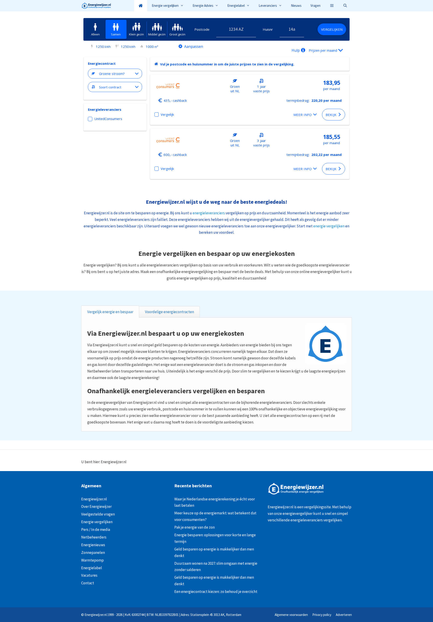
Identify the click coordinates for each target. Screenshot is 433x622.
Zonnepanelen (93, 552)
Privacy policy (321, 615)
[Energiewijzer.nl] (97, 5)
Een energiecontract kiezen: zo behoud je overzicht (215, 591)
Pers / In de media (95, 529)
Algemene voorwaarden (291, 615)
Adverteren (344, 615)
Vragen (315, 5)
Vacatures (89, 575)
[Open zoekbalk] (345, 5)
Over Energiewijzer (96, 506)
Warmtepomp (92, 560)
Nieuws (296, 5)
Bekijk (331, 114)
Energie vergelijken (165, 5)
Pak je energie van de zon (194, 527)
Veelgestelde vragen (98, 514)
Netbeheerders (93, 537)
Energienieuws (93, 544)
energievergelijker (298, 513)
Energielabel (236, 5)
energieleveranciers (209, 212)
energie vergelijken (329, 226)
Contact (87, 582)
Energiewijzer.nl (94, 499)
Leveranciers (268, 5)
